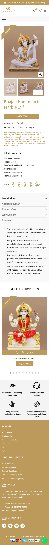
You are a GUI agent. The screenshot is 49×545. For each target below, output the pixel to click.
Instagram (31, 184)
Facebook (13, 184)
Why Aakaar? (9, 214)
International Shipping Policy (13, 478)
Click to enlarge (40, 74)
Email (37, 184)
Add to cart (18, 352)
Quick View (23, 352)
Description (8, 198)
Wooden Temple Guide (11, 440)
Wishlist (36, 9)
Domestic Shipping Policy (12, 475)
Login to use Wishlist (15, 123)
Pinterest (25, 184)
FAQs (4, 451)
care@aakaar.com (17, 510)
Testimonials (7, 436)
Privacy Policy (7, 463)
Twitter (19, 184)
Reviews (6, 220)
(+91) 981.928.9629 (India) (35, 3)
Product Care (9, 209)
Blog (3, 447)
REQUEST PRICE (22, 116)
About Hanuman (11, 203)
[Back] (4, 19)
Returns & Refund (9, 467)
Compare (32, 352)
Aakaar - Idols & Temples (19, 536)
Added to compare (27, 127)
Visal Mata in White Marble (24, 359)
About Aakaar (7, 432)
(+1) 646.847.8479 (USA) (16, 3)
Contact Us (6, 443)
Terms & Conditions (9, 471)
